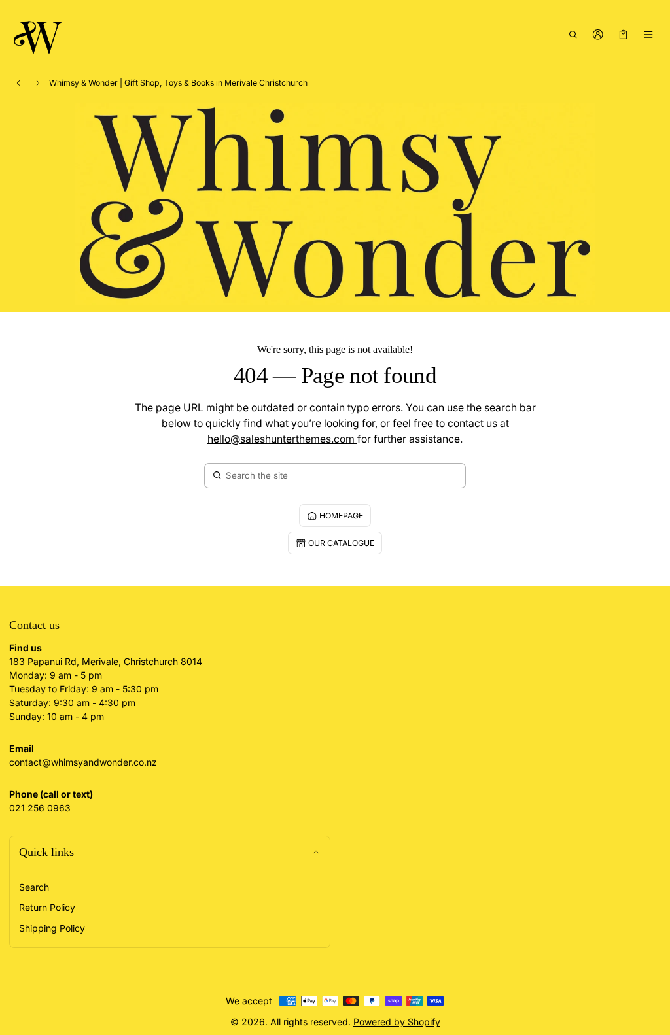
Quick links (46, 851)
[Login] (598, 34)
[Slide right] (38, 83)
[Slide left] (18, 83)
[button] (573, 34)
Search (34, 886)
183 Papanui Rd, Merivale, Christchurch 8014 (105, 661)
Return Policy (47, 907)
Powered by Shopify (396, 1021)
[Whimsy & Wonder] (38, 35)
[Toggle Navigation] (648, 34)
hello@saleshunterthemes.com (282, 439)
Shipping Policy (52, 928)
